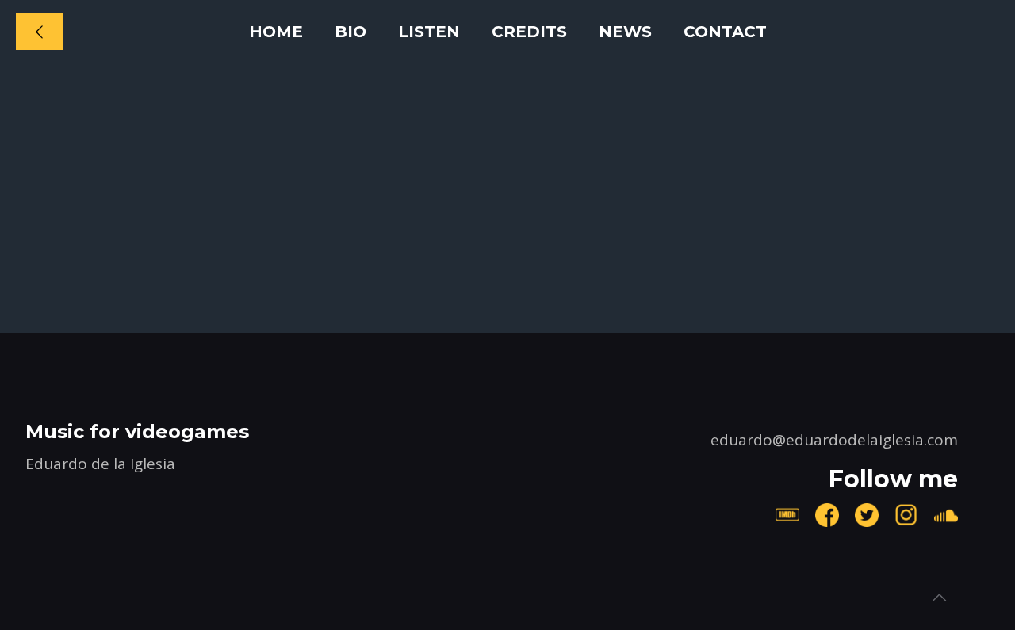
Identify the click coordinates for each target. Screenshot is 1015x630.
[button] (142, 98)
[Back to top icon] (939, 597)
